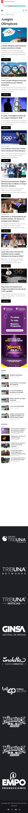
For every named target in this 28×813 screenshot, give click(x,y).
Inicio (3, 14)
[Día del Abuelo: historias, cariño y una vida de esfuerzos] (5, 445)
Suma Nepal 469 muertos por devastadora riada (15, 1)
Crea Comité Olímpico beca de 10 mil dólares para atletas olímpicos (13, 82)
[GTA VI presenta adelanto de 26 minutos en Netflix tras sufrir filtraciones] (5, 431)
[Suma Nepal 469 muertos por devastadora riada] (5, 460)
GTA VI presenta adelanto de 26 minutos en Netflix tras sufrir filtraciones (18, 430)
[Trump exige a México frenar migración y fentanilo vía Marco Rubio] (5, 453)
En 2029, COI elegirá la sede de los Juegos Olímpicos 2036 (13, 117)
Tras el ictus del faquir (17, 406)
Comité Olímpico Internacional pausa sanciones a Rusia (13, 47)
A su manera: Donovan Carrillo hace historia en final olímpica (13, 150)
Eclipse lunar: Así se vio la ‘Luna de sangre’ (18, 437)
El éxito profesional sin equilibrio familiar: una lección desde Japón (17, 415)
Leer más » (6, 59)
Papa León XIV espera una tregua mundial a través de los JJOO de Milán (13, 289)
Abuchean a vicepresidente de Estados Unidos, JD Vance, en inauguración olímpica (13, 219)
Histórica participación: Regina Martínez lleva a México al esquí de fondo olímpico (13, 183)
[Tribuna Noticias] (14, 6)
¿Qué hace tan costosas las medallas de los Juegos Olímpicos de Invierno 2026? (12, 254)
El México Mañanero (16, 375)
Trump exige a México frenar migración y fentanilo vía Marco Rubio (18, 452)
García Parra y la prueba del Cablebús (18, 383)
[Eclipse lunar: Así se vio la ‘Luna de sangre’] (5, 438)
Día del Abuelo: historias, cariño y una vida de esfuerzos (18, 444)
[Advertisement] (14, 479)
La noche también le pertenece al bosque (16, 391)
